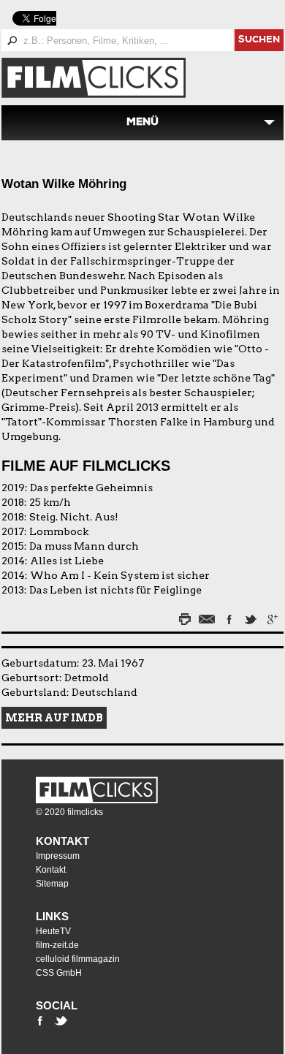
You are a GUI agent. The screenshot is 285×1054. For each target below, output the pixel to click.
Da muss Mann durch (84, 546)
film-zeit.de (57, 945)
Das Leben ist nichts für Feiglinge (115, 590)
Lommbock (58, 531)
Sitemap (52, 884)
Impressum (58, 856)
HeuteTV (53, 931)
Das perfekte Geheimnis (91, 487)
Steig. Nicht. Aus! (73, 517)
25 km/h (50, 502)
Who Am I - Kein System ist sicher (120, 575)
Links (52, 916)
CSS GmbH (59, 973)
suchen (259, 40)
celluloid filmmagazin (78, 959)
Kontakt (62, 841)
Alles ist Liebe (67, 560)
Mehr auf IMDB (54, 718)
